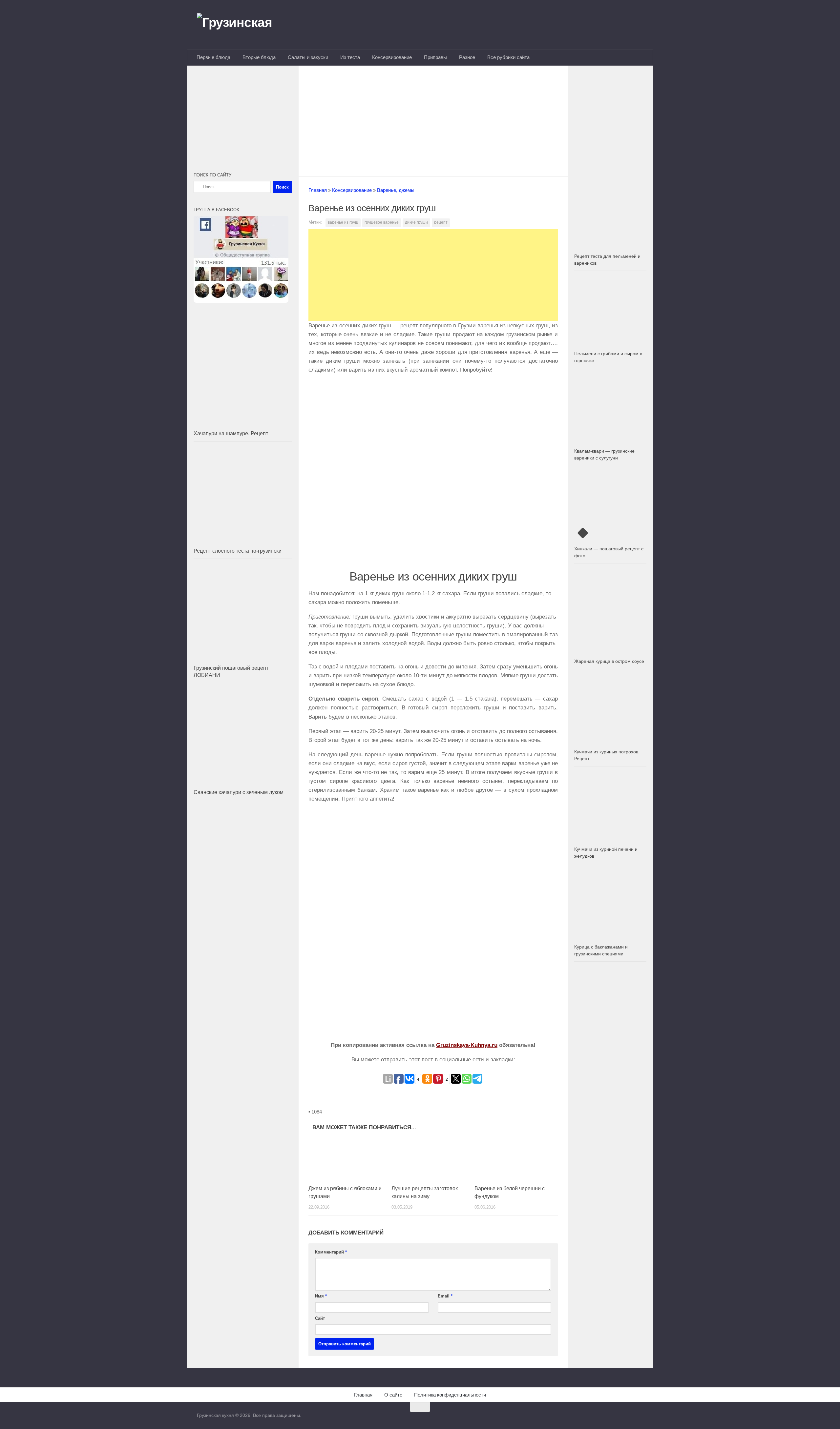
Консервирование (392, 57)
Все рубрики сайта (508, 57)
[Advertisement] (433, 119)
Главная (317, 190)
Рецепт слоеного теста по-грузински (238, 551)
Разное (467, 57)
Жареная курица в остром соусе (609, 661)
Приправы (435, 57)
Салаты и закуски (308, 57)
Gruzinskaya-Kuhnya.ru (466, 1045)
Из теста (350, 57)
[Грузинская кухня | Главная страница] (243, 24)
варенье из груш (343, 222)
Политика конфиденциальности (450, 1395)
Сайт (320, 1318)
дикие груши (416, 222)
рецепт (441, 222)
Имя (321, 1296)
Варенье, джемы (395, 190)
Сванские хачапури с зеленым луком (239, 792)
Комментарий (331, 1252)
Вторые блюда (259, 57)
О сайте (393, 1395)
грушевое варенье (382, 222)
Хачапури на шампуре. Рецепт (231, 433)
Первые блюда (213, 57)
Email (445, 1296)
